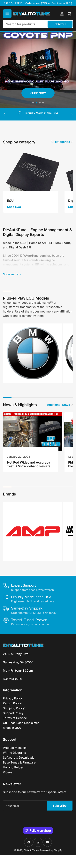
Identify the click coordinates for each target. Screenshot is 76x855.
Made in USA (12, 728)
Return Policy (12, 703)
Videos (7, 772)
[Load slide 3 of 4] (39, 102)
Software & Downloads (18, 757)
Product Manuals (15, 748)
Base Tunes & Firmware (19, 762)
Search (60, 24)
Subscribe (59, 805)
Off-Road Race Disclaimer (21, 723)
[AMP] (32, 531)
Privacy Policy (13, 698)
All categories (60, 142)
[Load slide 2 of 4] (36, 102)
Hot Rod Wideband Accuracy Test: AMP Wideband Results (28, 464)
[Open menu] (7, 13)
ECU (10, 201)
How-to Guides (13, 767)
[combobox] (38, 24)
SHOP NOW (19, 93)
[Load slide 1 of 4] (33, 102)
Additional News (58, 405)
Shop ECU (14, 207)
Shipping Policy (14, 708)
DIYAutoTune (31, 850)
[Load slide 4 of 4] (43, 102)
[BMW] (32, 353)
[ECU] (32, 179)
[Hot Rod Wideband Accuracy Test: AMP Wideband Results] (32, 431)
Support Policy (13, 713)
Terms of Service (15, 718)
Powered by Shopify (51, 850)
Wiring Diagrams (14, 752)
